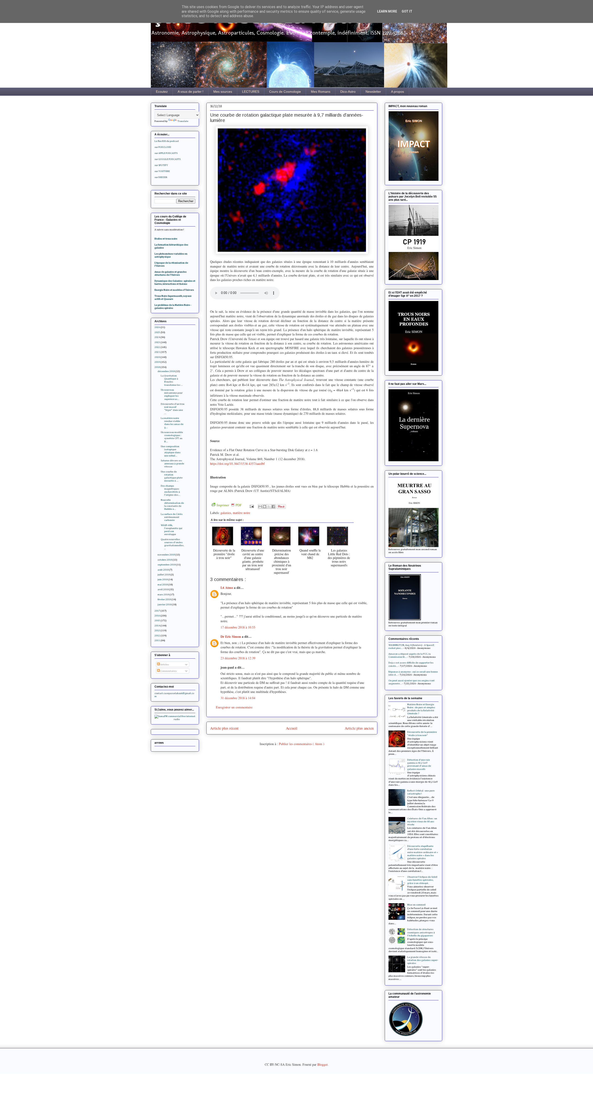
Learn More (387, 11)
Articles (164, 664)
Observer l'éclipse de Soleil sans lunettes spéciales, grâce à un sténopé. (422, 880)
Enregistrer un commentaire (234, 707)
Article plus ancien (359, 728)
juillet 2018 (164, 574)
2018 (157, 367)
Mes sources (222, 91)
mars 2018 (163, 594)
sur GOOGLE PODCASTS (167, 159)
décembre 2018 (166, 371)
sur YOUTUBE (162, 171)
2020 (157, 357)
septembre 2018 (167, 564)
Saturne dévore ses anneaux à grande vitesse (172, 463)
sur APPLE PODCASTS (166, 153)
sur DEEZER (161, 177)
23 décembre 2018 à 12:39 (238, 658)
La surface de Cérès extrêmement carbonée (172, 517)
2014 (157, 625)
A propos (397, 91)
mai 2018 (163, 584)
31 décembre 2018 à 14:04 (238, 698)
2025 (157, 332)
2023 (157, 342)
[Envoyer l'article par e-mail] (251, 506)
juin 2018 (163, 579)
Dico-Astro (348, 91)
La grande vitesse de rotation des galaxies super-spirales (422, 960)
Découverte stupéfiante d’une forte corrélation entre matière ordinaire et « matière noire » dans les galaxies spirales (422, 852)
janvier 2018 (164, 604)
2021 (157, 352)
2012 (157, 635)
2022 (157, 347)
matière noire (241, 512)
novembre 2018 (166, 554)
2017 (157, 610)
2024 (157, 337)
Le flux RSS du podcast (167, 141)
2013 (157, 630)
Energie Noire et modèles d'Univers (174, 290)
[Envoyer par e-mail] (260, 506)
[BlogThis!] (264, 506)
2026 (157, 327)
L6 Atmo (227, 587)
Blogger (322, 1064)
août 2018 (163, 569)
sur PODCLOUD (163, 147)
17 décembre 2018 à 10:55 (238, 627)
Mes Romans (320, 91)
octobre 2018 (165, 559)
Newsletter (373, 91)
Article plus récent (224, 728)
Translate (182, 121)
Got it (407, 11)
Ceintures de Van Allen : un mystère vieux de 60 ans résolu (422, 821)
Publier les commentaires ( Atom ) (301, 744)
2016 (157, 615)
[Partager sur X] (269, 506)
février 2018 (164, 599)
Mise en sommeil (416, 904)
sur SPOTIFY (161, 165)
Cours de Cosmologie (285, 91)
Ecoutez (162, 91)
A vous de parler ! (190, 91)
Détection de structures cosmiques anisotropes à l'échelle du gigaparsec (421, 932)
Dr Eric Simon (231, 636)
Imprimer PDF (229, 505)
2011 (157, 640)
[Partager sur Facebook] (273, 506)
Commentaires (168, 671)
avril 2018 (163, 589)
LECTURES (250, 91)
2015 (157, 620)
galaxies (226, 512)
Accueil (291, 728)
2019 (157, 362)
